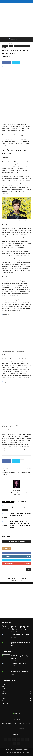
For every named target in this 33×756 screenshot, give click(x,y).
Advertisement (19, 749)
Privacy (12, 749)
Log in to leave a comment (16, 541)
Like (29, 553)
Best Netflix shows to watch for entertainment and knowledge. (8, 472)
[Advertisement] (16, 20)
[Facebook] (5, 739)
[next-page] (5, 531)
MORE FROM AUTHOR (20, 501)
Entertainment (9, 43)
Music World (22, 46)
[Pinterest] (22, 739)
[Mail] (18, 739)
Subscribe (28, 563)
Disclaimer (6, 749)
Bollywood (11, 46)
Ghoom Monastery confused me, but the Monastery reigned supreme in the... (20, 644)
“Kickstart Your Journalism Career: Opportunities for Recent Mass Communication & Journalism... (20, 628)
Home (3, 43)
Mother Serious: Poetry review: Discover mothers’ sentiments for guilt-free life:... (20, 657)
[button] (2, 39)
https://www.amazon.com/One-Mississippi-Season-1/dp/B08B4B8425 (16, 220)
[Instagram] (9, 739)
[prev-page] (3, 531)
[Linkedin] (14, 739)
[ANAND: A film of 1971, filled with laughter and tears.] (6, 515)
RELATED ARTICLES (8, 501)
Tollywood (28, 46)
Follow (28, 556)
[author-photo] (16, 488)
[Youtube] (18, 743)
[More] (22, 62)
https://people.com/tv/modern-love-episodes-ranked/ (13, 351)
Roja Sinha (5, 56)
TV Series (4, 47)
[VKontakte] (14, 743)
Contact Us (26, 749)
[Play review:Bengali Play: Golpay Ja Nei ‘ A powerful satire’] (6, 508)
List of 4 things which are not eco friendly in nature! (24, 471)
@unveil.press (16, 580)
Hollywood (16, 46)
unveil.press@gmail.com (19, 728)
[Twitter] (27, 739)
